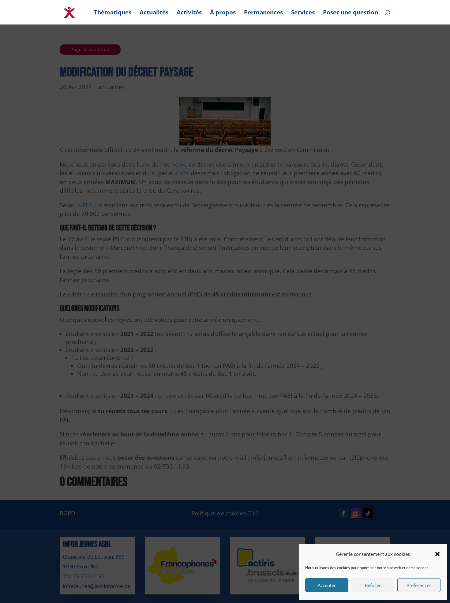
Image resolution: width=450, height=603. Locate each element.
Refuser (373, 585)
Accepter (327, 585)
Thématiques (112, 13)
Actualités (154, 13)
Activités (189, 13)
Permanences (263, 13)
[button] (437, 554)
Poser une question (350, 13)
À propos (223, 13)
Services (303, 13)
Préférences (419, 585)
